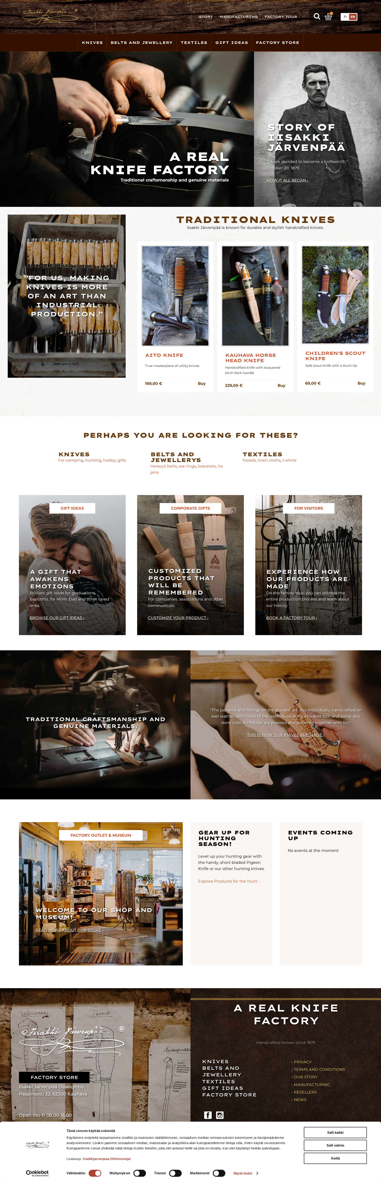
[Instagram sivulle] (220, 1115)
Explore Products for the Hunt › (228, 881)
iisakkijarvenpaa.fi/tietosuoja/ (107, 1159)
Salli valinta (335, 1145)
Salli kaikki (335, 1132)
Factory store (277, 42)
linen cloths (269, 460)
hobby (109, 460)
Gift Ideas (231, 42)
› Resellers (304, 1092)
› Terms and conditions (318, 1069)
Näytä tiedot (242, 1173)
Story (206, 17)
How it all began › (287, 180)
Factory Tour (281, 17)
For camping (70, 460)
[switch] (139, 1173)
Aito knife (164, 355)
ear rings (187, 466)
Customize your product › (178, 617)
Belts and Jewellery (141, 42)
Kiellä (335, 1158)
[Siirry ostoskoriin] (328, 16)
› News (298, 1099)
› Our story (304, 1077)
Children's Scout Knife (335, 356)
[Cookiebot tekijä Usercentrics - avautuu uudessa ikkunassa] (37, 1173)
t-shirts (290, 460)
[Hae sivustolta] (317, 17)
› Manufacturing (310, 1084)
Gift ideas (222, 1088)
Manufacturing (238, 17)
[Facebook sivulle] (208, 1115)
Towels (249, 460)
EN (353, 17)
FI (345, 17)
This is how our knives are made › (286, 735)
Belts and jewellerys (175, 457)
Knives (92, 42)
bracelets (207, 466)
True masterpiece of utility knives (172, 366)
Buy (202, 383)
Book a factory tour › (291, 617)
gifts (122, 460)
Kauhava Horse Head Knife (250, 358)
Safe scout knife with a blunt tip (331, 365)
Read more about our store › (69, 930)
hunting (93, 460)
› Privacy (301, 1062)
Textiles (194, 42)
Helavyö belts (163, 466)
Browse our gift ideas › (57, 617)
